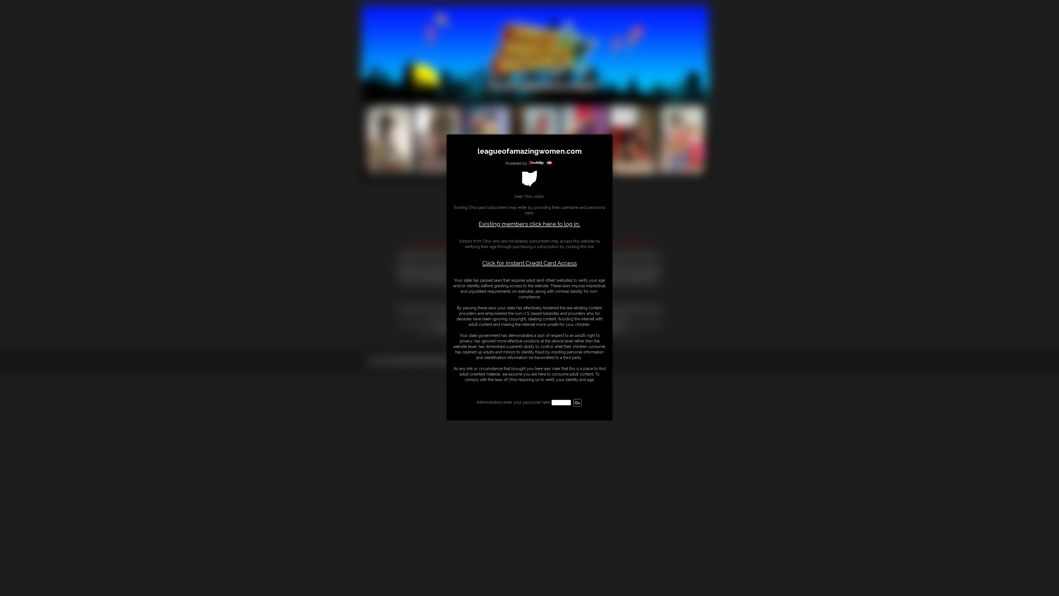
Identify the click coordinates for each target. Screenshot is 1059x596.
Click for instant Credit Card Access (529, 263)
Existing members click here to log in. (529, 223)
